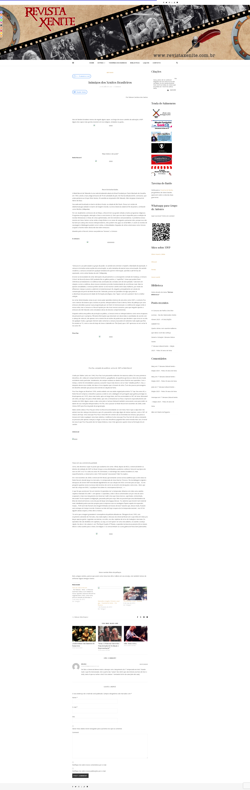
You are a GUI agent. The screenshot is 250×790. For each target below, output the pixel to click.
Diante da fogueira (163, 412)
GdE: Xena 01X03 (130, 643)
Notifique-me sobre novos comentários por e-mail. (89, 765)
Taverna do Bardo (166, 190)
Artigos (110, 72)
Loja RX (146, 63)
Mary (153, 366)
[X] (1, 25)
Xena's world (155, 277)
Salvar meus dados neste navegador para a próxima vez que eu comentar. (97, 729)
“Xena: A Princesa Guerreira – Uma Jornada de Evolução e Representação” (109, 645)
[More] (1, 36)
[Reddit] (1, 15)
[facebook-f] (163, 2)
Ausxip (153, 269)
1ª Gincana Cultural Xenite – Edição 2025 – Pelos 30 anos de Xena (164, 401)
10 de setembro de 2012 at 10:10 (90, 666)
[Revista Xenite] (125, 32)
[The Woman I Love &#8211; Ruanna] (135, 593)
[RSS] (1, 28)
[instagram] (169, 2)
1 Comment (117, 87)
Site (73, 717)
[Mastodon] (1, 12)
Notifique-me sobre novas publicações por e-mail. (89, 771)
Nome (75, 697)
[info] (81, 786)
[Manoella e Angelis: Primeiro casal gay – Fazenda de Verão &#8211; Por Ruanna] (109, 593)
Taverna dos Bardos (118, 63)
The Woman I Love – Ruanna (132, 601)
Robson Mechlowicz (81, 617)
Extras (101, 63)
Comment (75, 732)
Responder (144, 664)
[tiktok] (174, 2)
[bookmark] (177, 2)
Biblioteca (135, 63)
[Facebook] (1, 17)
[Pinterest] (1, 30)
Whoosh (154, 262)
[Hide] (1, 39)
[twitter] (166, 2)
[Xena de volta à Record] (85, 594)
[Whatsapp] (1, 20)
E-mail (75, 707)
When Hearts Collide (158, 254)
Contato (157, 63)
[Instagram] (1, 22)
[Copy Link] (1, 33)
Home (91, 63)
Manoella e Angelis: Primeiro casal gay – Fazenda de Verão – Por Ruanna (108, 603)
